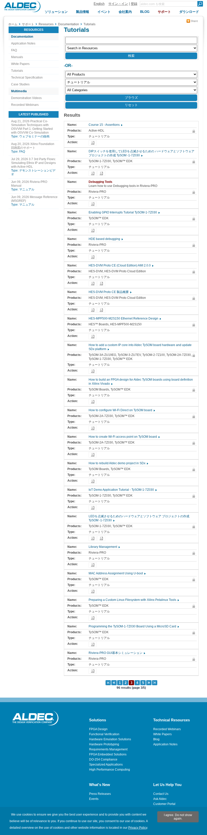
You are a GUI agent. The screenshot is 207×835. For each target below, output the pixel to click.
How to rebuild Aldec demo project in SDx (118, 463)
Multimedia (19, 91)
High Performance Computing (109, 769)
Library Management (104, 547)
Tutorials (17, 70)
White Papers (20, 64)
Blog (156, 739)
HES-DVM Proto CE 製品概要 (110, 292)
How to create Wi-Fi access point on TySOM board (124, 436)
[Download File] (93, 142)
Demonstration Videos (26, 98)
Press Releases (100, 794)
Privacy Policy (137, 827)
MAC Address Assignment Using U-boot (117, 573)
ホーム (12, 24)
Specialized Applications (106, 764)
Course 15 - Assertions (105, 125)
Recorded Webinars (25, 105)
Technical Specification (27, 77)
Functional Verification (104, 734)
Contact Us (160, 794)
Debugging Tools (102, 182)
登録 (134, 4)
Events (93, 799)
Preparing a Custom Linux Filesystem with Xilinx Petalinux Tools (133, 600)
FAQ (14, 50)
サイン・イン (118, 4)
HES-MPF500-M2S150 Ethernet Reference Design (125, 318)
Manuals (17, 57)
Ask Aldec (160, 799)
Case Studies (20, 84)
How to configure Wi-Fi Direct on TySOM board (121, 410)
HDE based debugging (105, 239)
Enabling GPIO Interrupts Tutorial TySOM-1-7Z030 (124, 212)
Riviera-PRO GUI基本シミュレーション (117, 653)
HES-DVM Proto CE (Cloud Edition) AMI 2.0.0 (121, 265)
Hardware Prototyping (104, 744)
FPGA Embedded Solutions (107, 754)
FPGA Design (98, 729)
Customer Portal (164, 804)
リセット (131, 105)
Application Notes (23, 43)
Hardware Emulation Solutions (110, 739)
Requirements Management (108, 749)
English (99, 4)
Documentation (22, 36)
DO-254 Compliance (103, 759)
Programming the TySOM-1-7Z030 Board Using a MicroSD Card (133, 626)
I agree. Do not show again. (178, 816)
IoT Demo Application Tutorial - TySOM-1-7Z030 (122, 490)
